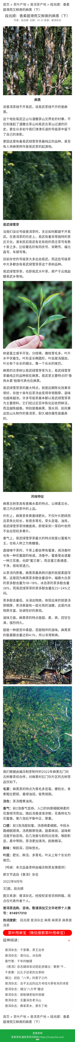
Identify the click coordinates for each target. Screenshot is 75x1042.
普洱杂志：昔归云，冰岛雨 (23, 955)
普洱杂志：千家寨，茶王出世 (24, 950)
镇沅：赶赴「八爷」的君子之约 (26, 978)
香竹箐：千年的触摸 (18, 961)
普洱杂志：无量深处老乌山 (23, 1000)
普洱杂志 (37, 920)
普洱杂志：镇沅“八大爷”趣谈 (24, 989)
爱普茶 (50, 896)
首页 (6, 4)
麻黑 (47, 920)
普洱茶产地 (38, 4)
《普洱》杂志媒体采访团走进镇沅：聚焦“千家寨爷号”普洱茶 (37, 966)
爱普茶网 (37, 1033)
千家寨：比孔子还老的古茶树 (24, 972)
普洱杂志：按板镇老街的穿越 (24, 994)
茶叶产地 (19, 4)
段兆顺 (25, 920)
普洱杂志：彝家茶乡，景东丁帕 (26, 1006)
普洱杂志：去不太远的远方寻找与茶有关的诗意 (37, 983)
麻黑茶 (56, 920)
